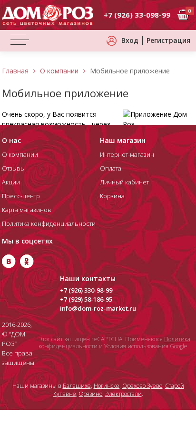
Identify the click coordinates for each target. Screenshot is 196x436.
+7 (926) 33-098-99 (137, 14)
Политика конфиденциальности (49, 223)
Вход (129, 40)
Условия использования (136, 346)
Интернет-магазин (127, 154)
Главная (15, 70)
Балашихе (77, 386)
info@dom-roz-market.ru (98, 308)
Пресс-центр (21, 196)
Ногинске (106, 386)
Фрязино (90, 394)
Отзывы (13, 168)
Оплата (110, 168)
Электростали (123, 394)
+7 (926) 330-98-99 (86, 290)
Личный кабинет (124, 182)
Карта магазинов (26, 209)
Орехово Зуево (142, 386)
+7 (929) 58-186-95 (86, 299)
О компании (59, 70)
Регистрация (168, 40)
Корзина (112, 196)
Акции (11, 182)
